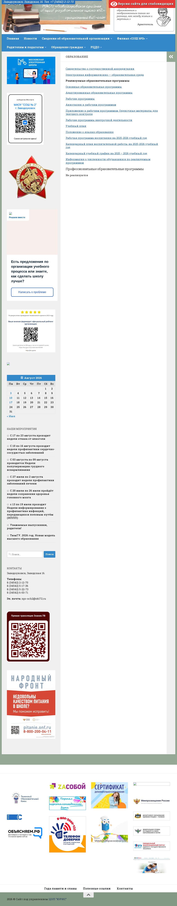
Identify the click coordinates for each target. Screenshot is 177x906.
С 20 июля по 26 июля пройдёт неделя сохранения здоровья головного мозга (30, 494)
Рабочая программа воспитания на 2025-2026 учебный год (106, 138)
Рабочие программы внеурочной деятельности (99, 120)
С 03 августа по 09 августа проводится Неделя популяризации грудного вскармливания (27, 464)
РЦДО (95, 47)
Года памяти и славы (60, 888)
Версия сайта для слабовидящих (145, 4)
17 (10, 402)
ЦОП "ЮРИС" (58, 899)
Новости (30, 38)
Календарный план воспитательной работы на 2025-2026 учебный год (112, 145)
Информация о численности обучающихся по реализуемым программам (108, 160)
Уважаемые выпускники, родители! (27, 526)
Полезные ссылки (97, 888)
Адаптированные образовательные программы (99, 92)
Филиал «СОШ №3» (131, 38)
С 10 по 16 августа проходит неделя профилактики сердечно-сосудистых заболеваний (31, 449)
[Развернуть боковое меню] (171, 56)
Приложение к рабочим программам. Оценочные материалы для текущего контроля (112, 112)
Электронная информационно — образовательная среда (105, 74)
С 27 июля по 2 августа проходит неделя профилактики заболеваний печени (30, 480)
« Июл (11, 416)
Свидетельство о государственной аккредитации (100, 68)
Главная (13, 38)
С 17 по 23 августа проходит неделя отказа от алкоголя (28, 437)
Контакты (125, 888)
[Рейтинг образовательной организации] (8, 364)
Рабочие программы (80, 98)
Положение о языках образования (90, 132)
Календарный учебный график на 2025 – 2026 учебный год (106, 153)
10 (10, 398)
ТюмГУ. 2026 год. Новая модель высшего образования (31, 537)
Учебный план (76, 126)
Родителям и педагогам (25, 47)
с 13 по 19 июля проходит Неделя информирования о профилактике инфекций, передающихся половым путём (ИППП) (30, 511)
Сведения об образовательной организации (76, 38)
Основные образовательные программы (94, 86)
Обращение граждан (67, 47)
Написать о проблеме (32, 292)
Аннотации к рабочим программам (91, 104)
